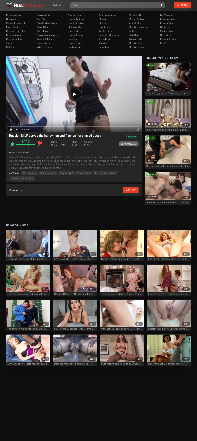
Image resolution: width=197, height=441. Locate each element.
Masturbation (166, 31)
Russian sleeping (168, 39)
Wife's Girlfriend (45, 47)
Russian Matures (14, 35)
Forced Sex (42, 27)
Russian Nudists (14, 39)
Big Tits (41, 19)
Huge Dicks (73, 31)
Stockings (103, 43)
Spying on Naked (45, 43)
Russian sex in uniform (22, 178)
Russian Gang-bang (139, 27)
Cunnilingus (104, 47)
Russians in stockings (105, 173)
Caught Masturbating (47, 23)
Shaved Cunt (104, 39)
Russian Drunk (167, 23)
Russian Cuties (44, 15)
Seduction (72, 39)
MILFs (132, 31)
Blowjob (102, 19)
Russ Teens (165, 43)
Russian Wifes (136, 43)
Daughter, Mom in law (109, 35)
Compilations (135, 23)
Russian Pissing (75, 35)
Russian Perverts (137, 47)
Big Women (166, 15)
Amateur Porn (74, 15)
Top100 (57, 5)
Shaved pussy (29, 173)
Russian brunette (48, 173)
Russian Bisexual (76, 19)
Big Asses (11, 19)
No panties (165, 35)
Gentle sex (165, 27)
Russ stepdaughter (76, 43)
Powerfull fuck (83, 173)
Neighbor (134, 35)
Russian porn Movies (47, 35)
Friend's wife (104, 27)
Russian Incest (105, 31)
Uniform (10, 47)
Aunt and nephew (107, 15)
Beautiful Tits (135, 15)
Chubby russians (76, 23)
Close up (102, 23)
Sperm (9, 43)
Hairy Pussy (43, 31)
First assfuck (12, 27)
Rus (28, 5)
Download (130, 144)
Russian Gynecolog (15, 31)
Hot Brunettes (74, 47)
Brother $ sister (136, 19)
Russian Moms (13, 15)
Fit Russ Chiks (75, 27)
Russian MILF (66, 173)
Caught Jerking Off (15, 23)
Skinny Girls (135, 39)
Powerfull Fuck (44, 39)
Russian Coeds (167, 19)
